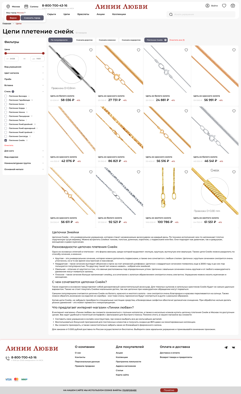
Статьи (119, 370)
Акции (101, 14)
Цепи (67, 14)
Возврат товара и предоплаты (176, 357)
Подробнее (129, 390)
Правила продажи (85, 366)
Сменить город (32, 18)
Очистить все (177, 40)
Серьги (51, 14)
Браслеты (83, 14)
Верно (13, 18)
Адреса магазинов (126, 366)
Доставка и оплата (170, 353)
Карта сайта (122, 375)
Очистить (8, 145)
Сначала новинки (107, 40)
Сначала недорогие (131, 40)
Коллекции (119, 14)
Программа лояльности (128, 361)
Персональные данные (87, 361)
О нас (78, 353)
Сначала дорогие (84, 40)
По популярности (59, 40)
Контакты (80, 357)
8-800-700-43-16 (54, 5)
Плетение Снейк (156, 40)
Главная (7, 23)
